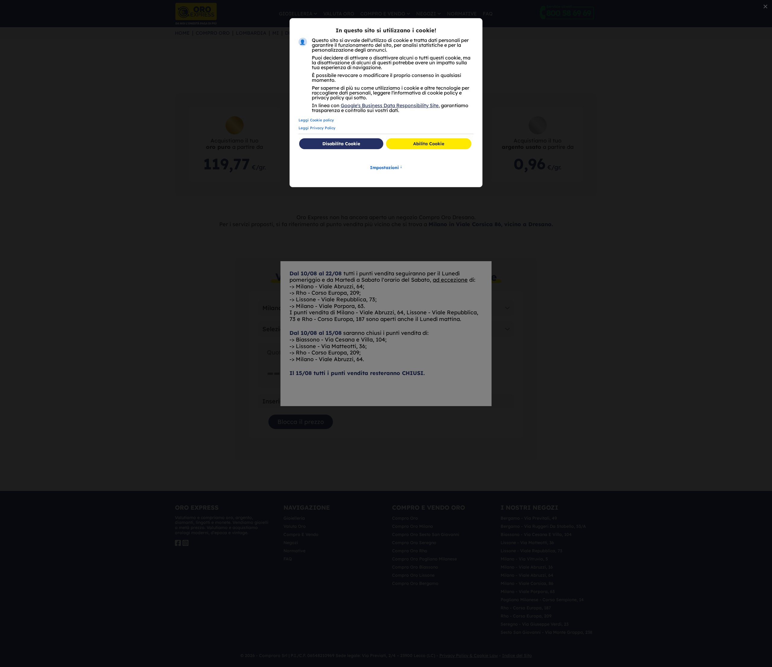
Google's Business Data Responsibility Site (389, 105)
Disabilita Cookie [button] (341, 143)
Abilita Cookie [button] (428, 143)
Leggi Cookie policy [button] (316, 120)
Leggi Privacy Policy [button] (317, 128)
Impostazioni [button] (386, 167)
